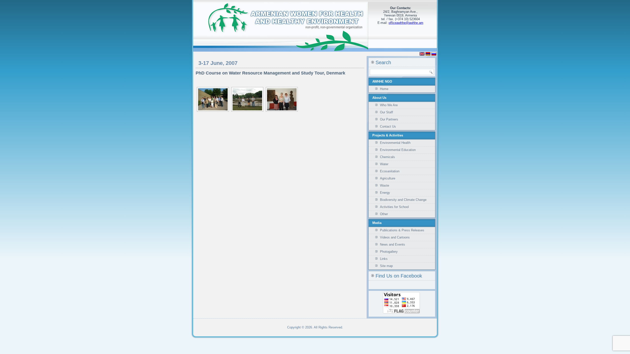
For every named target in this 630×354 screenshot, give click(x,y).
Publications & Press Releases (402, 230)
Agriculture (387, 178)
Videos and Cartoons (395, 237)
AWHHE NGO (382, 81)
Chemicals (387, 157)
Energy (385, 192)
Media (376, 223)
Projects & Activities (387, 135)
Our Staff (386, 112)
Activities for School (394, 207)
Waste (384, 185)
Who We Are (389, 105)
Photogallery (389, 251)
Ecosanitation (389, 171)
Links (384, 259)
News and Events (392, 244)
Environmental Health (395, 143)
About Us (379, 98)
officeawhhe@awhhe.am (406, 23)
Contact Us (388, 126)
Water (384, 164)
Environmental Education (398, 150)
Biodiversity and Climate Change (403, 200)
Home (384, 89)
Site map (386, 266)
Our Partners (389, 119)
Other (384, 214)
